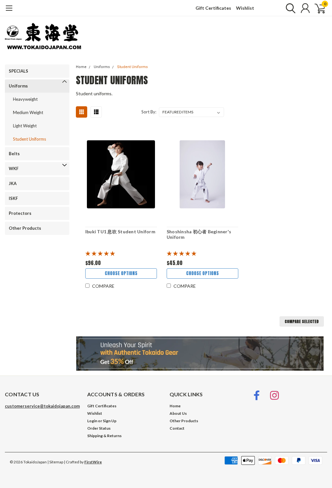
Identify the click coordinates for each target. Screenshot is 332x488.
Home (81, 67)
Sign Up (109, 420)
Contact (177, 428)
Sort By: (148, 111)
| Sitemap (55, 461)
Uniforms (18, 85)
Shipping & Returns (104, 435)
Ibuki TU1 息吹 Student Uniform (120, 231)
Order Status (99, 428)
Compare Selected (302, 321)
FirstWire (93, 461)
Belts (14, 153)
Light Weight (25, 125)
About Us (178, 413)
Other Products (25, 228)
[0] (317, 8)
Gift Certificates (213, 8)
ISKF (13, 198)
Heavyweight (25, 99)
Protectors (20, 213)
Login (92, 420)
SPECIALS (18, 71)
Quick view (121, 174)
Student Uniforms (29, 139)
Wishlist (245, 8)
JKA (13, 183)
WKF (13, 168)
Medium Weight (28, 112)
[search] (289, 8)
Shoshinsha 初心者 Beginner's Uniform (199, 234)
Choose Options (121, 273)
